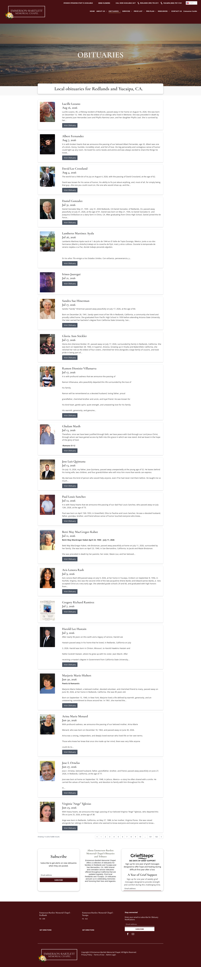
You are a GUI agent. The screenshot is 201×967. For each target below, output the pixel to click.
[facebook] (127, 934)
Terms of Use (99, 955)
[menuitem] (92, 11)
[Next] (161, 837)
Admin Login (111, 955)
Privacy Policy (86, 955)
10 (140, 837)
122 (156, 837)
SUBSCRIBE (58, 880)
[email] (133, 934)
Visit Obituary (70, 125)
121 (150, 837)
